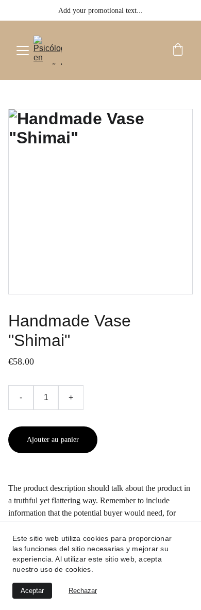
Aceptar (32, 591)
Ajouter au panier (53, 439)
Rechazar (83, 591)
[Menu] (22, 50)
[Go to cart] (178, 50)
